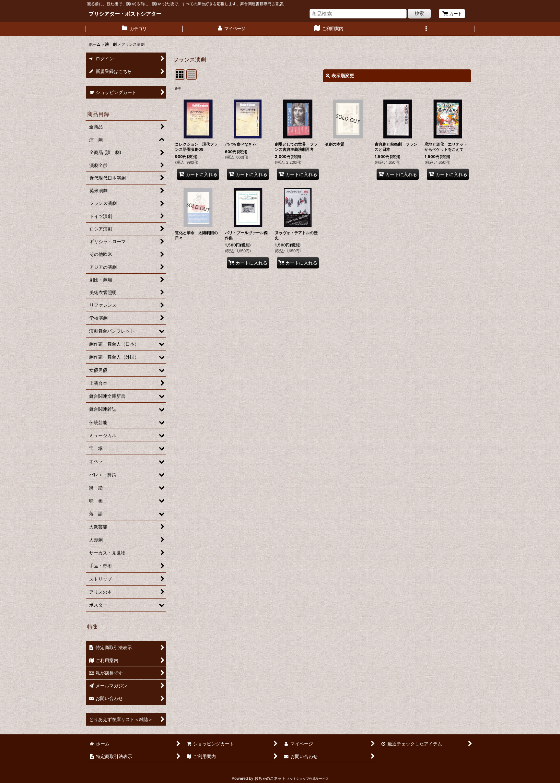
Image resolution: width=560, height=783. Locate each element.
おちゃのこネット (270, 778)
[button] (425, 29)
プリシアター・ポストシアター (125, 13)
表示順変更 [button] (343, 75)
